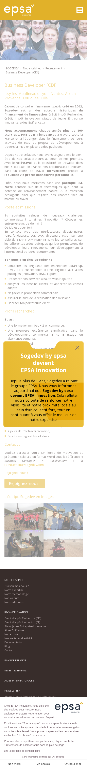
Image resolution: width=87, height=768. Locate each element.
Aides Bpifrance (14, 630)
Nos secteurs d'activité (18, 638)
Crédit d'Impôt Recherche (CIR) (22, 618)
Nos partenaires (14, 602)
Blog (7, 646)
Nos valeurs (11, 598)
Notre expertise (14, 590)
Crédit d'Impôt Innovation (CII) (22, 622)
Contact (9, 650)
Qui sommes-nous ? (16, 586)
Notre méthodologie (16, 594)
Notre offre (11, 634)
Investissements (15, 670)
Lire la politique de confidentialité (22, 750)
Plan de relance (15, 660)
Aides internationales (19, 680)
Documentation (13, 642)
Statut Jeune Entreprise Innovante (25, 626)
